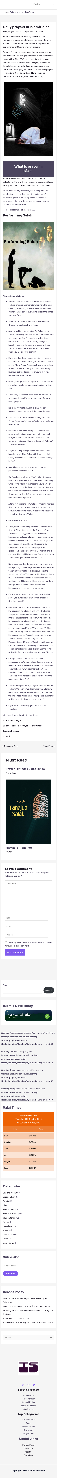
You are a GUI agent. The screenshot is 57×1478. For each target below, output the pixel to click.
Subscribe (11, 1273)
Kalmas (6, 1222)
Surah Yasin (28, 1409)
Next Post (49, 746)
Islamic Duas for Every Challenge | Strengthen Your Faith (27, 1306)
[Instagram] (23, 1385)
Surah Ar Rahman (28, 1406)
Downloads (28, 1430)
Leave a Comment (35, 31)
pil (24, 43)
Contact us (28, 1448)
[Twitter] (34, 1385)
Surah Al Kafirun (28, 1402)
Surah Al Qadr (29, 1399)
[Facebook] (28, 1385)
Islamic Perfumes (10, 1213)
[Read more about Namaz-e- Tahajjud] (28, 812)
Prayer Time (20, 31)
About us (28, 1452)
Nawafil (6, 736)
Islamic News (8, 1209)
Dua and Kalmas (29, 1420)
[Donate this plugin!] (47, 1015)
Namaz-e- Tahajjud (19, 847)
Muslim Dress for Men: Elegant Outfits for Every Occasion (28, 1322)
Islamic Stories (9, 1218)
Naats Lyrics (8, 1226)
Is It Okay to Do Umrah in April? (16, 1318)
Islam (5, 31)
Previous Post (9, 746)
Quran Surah (8, 1243)
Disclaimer (28, 1455)
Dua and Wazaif (10, 1193)
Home (5, 12)
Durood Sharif (9, 1197)
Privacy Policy (28, 1445)
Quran (5, 1239)
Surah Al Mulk (28, 1395)
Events (6, 1201)
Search (6, 985)
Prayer (11, 31)
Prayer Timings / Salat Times (25, 769)
